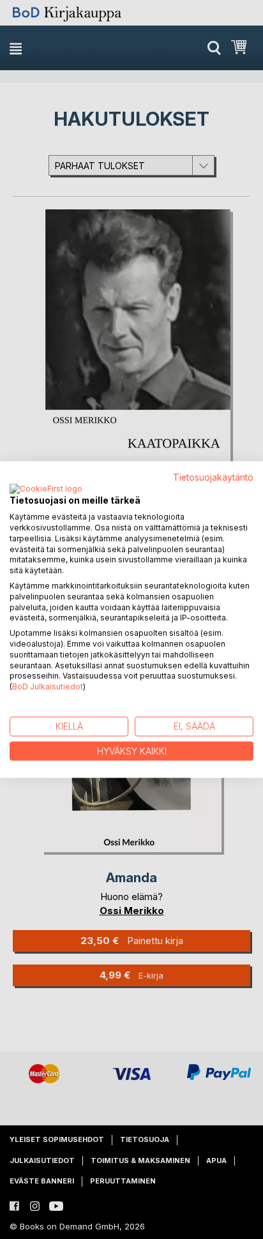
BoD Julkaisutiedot (47, 686)
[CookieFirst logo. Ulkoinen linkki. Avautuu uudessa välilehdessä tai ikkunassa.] (46, 489)
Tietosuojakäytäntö (213, 477)
